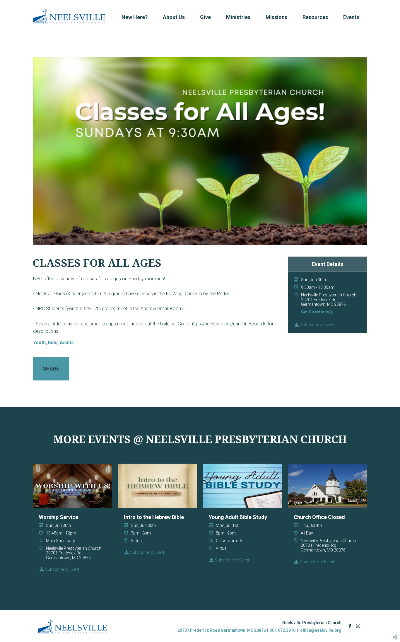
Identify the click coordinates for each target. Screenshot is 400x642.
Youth (39, 342)
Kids (52, 342)
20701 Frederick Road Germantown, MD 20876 (221, 630)
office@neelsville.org (320, 630)
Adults (67, 342)
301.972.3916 (282, 630)
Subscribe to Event (316, 324)
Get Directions (315, 312)
